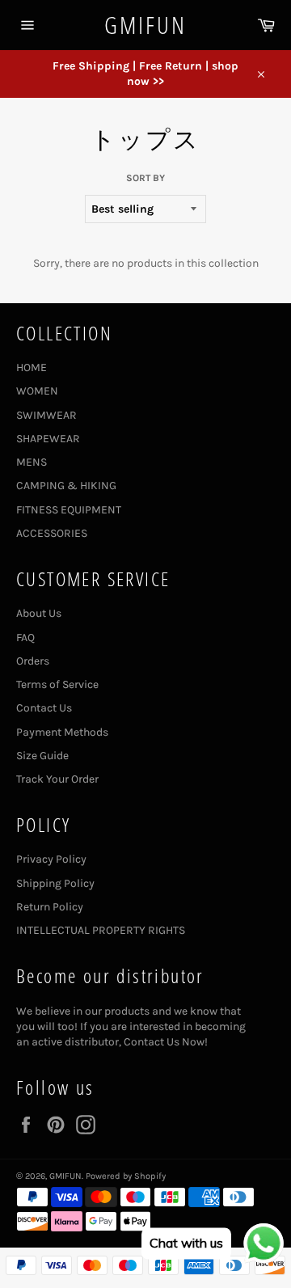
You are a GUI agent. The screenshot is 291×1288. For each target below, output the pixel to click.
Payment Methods (62, 732)
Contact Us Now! (166, 1042)
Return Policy (49, 907)
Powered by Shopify (126, 1176)
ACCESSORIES (51, 533)
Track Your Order (57, 779)
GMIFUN (145, 24)
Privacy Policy (51, 859)
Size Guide (42, 755)
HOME (31, 367)
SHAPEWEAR (48, 439)
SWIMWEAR (46, 415)
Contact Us (44, 708)
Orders (32, 661)
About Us (38, 613)
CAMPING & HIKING (66, 485)
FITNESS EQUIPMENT (68, 510)
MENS (31, 462)
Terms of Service (57, 684)
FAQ (25, 637)
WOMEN (37, 391)
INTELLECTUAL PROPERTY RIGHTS (100, 930)
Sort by (145, 178)
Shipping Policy (55, 883)
